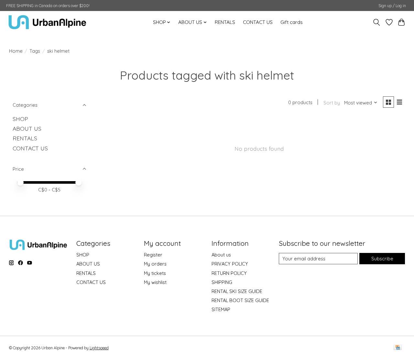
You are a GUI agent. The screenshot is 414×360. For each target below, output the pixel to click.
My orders (155, 264)
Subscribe (382, 259)
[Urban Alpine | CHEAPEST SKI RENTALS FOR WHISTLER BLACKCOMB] (47, 22)
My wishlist (155, 282)
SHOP (20, 118)
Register (153, 255)
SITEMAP (221, 309)
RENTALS (225, 22)
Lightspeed (99, 347)
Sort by (331, 103)
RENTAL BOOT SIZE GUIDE (240, 300)
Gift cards (291, 22)
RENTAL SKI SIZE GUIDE (237, 291)
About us (221, 255)
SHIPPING (222, 282)
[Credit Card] (398, 348)
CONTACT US (258, 22)
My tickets (155, 273)
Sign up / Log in (392, 5)
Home (16, 51)
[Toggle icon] (376, 22)
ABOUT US (27, 128)
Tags (34, 51)
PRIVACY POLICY (230, 264)
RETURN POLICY (229, 273)
